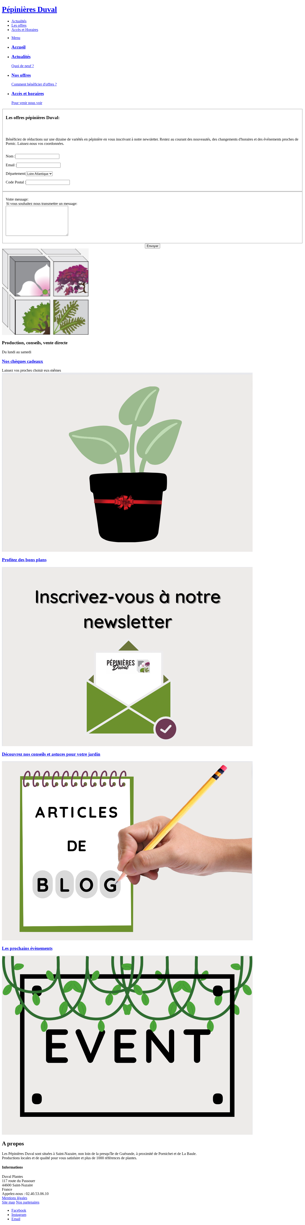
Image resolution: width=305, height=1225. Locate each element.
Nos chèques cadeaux (22, 361)
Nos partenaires (27, 1202)
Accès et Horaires (24, 30)
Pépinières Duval (29, 9)
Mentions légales (14, 1198)
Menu (15, 38)
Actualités (18, 21)
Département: (16, 174)
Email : (11, 165)
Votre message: (17, 199)
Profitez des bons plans (24, 559)
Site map (8, 1202)
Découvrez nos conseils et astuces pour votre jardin (51, 754)
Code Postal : (16, 182)
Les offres (18, 25)
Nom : (10, 156)
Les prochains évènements (27, 948)
